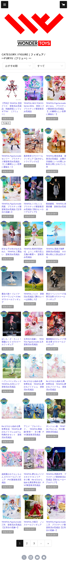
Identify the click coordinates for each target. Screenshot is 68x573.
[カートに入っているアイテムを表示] (63, 4)
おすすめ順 (11, 65)
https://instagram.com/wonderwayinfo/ (30, 557)
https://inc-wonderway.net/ (43, 557)
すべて (41, 65)
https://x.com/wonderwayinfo (24, 557)
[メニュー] (4, 4)
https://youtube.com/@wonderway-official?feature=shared (37, 557)
